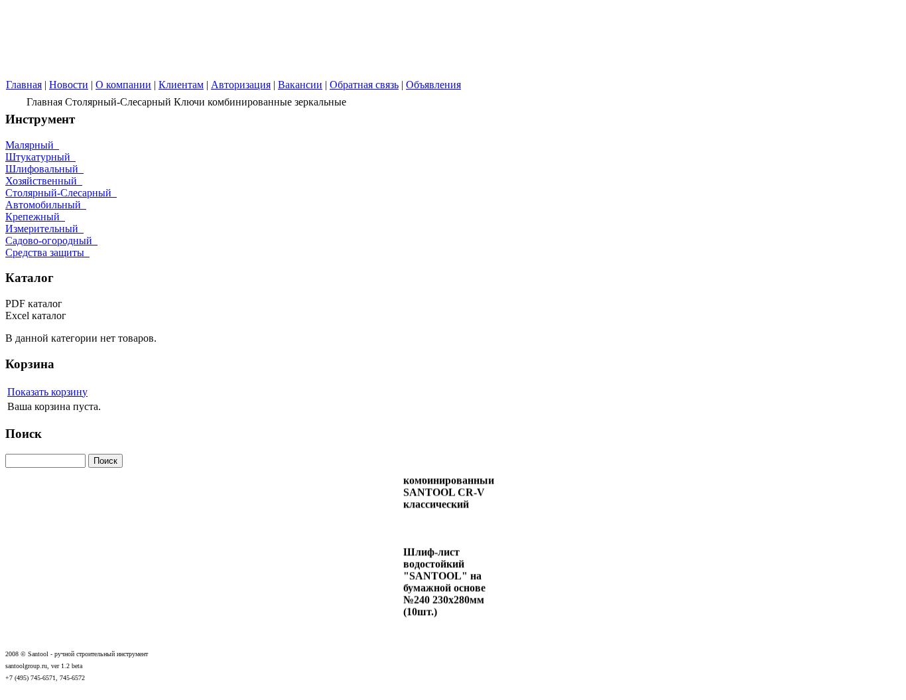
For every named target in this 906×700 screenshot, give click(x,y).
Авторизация (241, 84)
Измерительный (44, 228)
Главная (24, 84)
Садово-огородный (51, 240)
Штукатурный (40, 157)
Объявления (433, 84)
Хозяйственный (43, 180)
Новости (68, 84)
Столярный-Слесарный (61, 192)
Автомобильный (45, 204)
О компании (123, 84)
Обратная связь (364, 84)
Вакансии (300, 84)
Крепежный (35, 216)
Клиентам (181, 84)
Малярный (32, 145)
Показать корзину (47, 391)
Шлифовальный (44, 169)
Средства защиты (47, 252)
